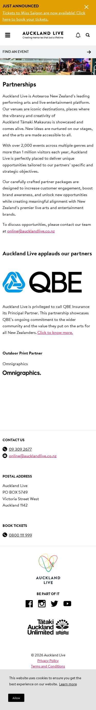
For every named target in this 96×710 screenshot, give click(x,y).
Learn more (68, 684)
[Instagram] (42, 604)
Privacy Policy (48, 660)
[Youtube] (67, 604)
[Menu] (8, 35)
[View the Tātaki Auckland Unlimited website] (48, 627)
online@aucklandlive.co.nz (31, 230)
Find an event (16, 51)
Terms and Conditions (48, 666)
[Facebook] (29, 604)
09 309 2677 (20, 449)
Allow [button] (16, 698)
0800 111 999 (20, 535)
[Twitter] (54, 604)
